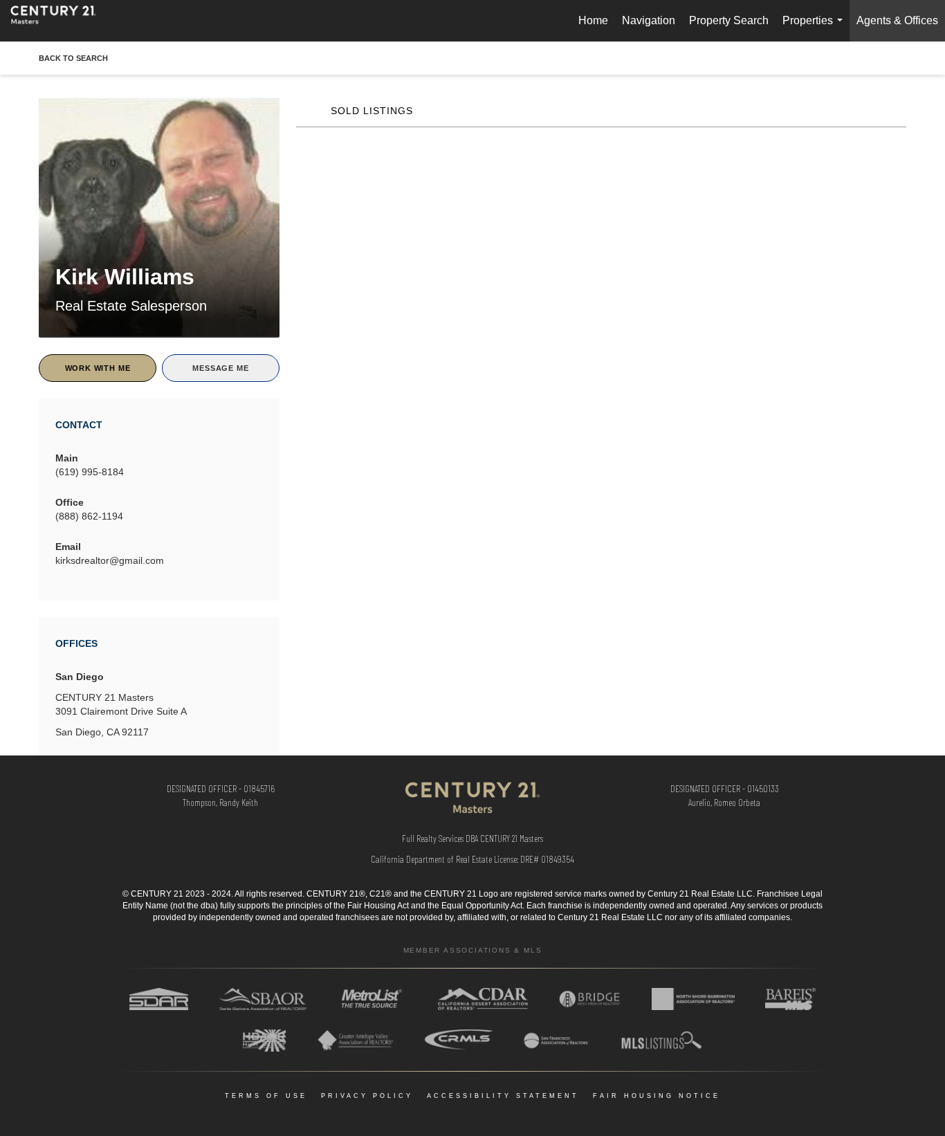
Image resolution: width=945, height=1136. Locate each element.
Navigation (648, 20)
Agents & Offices (897, 20)
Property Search (729, 20)
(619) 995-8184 (89, 471)
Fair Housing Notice (656, 1095)
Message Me (220, 368)
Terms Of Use (266, 1095)
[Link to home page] (60, 21)
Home (593, 20)
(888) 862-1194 (89, 516)
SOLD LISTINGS (372, 110)
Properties (815, 28)
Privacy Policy (367, 1095)
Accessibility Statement (503, 1095)
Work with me (98, 368)
